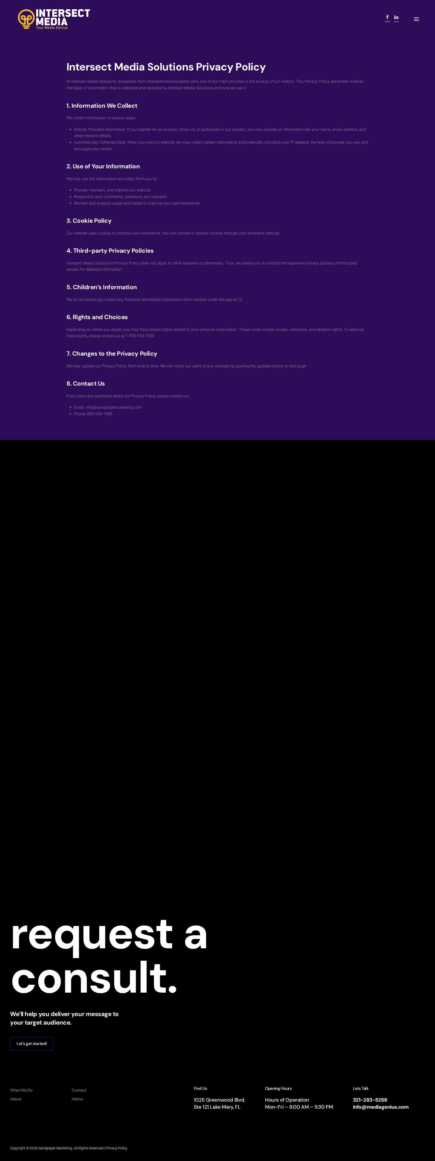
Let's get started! (32, 1043)
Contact (79, 1090)
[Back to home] (54, 19)
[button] (416, 19)
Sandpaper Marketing (55, 1148)
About (15, 1099)
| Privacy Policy (115, 1148)
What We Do (21, 1090)
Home (77, 1099)
